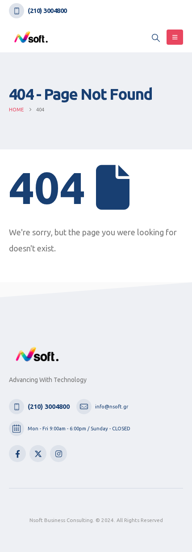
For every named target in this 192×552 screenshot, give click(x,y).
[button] (156, 37)
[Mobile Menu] (175, 37)
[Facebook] (17, 453)
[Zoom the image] (37, 352)
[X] (37, 453)
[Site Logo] (31, 37)
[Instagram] (58, 453)
